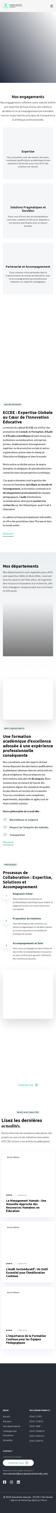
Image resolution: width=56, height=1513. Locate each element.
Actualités (8, 1440)
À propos (7, 1421)
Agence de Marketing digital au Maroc (29, 1500)
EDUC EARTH (36, 1440)
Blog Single (13, 1157)
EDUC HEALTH (36, 1436)
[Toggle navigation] (44, 6)
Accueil (6, 1416)
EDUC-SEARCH (36, 1431)
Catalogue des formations (10, 1433)
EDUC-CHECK (36, 1421)
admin (9, 1195)
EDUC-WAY (35, 1426)
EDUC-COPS (35, 1416)
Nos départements (11, 1426)
